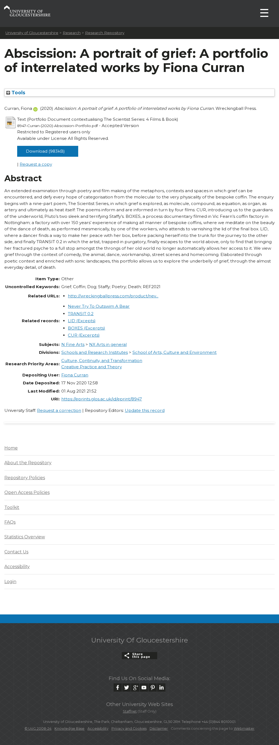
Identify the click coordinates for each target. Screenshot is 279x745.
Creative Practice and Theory (91, 366)
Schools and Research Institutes (94, 352)
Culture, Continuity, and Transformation (101, 360)
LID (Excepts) (82, 320)
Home (11, 448)
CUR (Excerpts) (84, 335)
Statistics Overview (24, 536)
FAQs (10, 522)
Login (10, 581)
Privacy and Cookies (129, 728)
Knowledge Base (69, 728)
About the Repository (27, 462)
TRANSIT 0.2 (80, 313)
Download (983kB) (45, 151)
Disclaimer (159, 728)
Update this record (145, 410)
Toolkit (11, 507)
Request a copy (36, 164)
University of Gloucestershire (31, 33)
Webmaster (244, 728)
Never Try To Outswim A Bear (99, 306)
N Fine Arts (72, 344)
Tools (17, 92)
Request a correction (59, 410)
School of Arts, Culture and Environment (174, 352)
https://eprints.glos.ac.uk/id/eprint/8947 (101, 399)
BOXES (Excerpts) (86, 328)
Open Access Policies (27, 492)
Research (72, 33)
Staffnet (130, 711)
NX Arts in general (108, 344)
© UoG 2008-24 (38, 728)
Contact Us (16, 551)
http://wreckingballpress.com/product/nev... (113, 295)
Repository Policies (24, 477)
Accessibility (17, 566)
